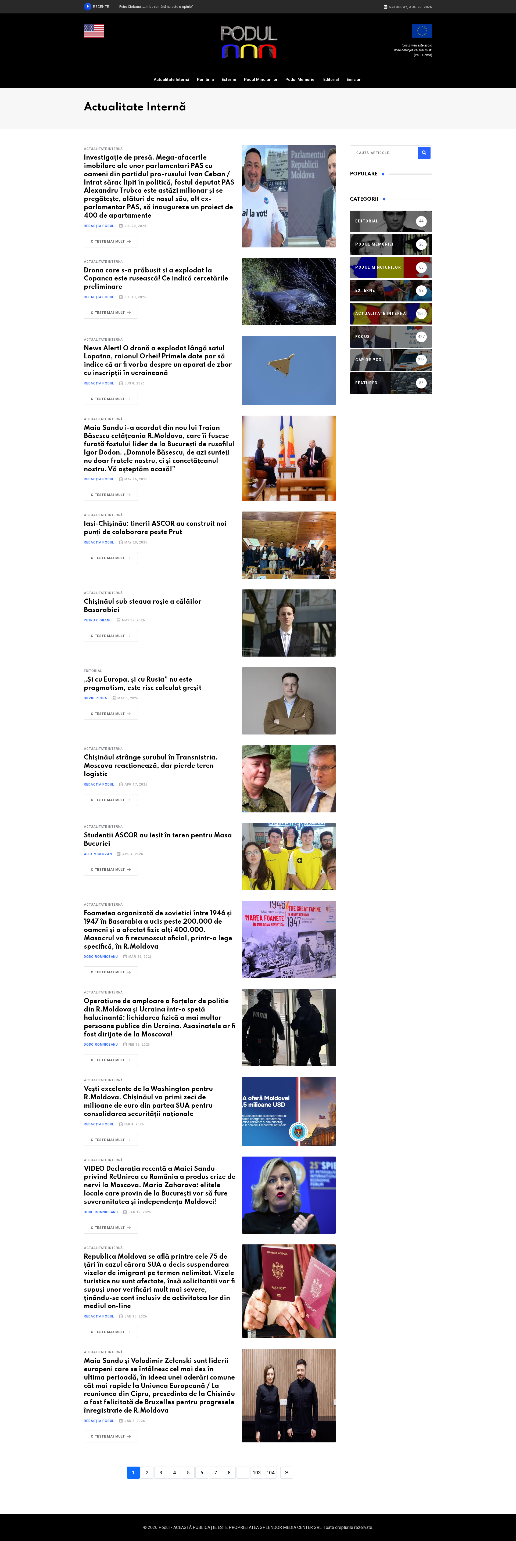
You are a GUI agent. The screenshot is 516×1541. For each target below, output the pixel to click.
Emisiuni (355, 79)
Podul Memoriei (300, 79)
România (205, 79)
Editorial (331, 79)
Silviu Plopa (95, 698)
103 (257, 1472)
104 (270, 1472)
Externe (229, 79)
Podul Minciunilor (261, 79)
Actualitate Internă (171, 79)
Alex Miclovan (98, 854)
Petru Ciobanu (98, 620)
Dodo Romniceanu (101, 957)
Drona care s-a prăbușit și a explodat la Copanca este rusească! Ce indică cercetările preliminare (156, 279)
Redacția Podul (99, 226)
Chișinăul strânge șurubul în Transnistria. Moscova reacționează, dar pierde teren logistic (151, 766)
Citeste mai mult (108, 241)
